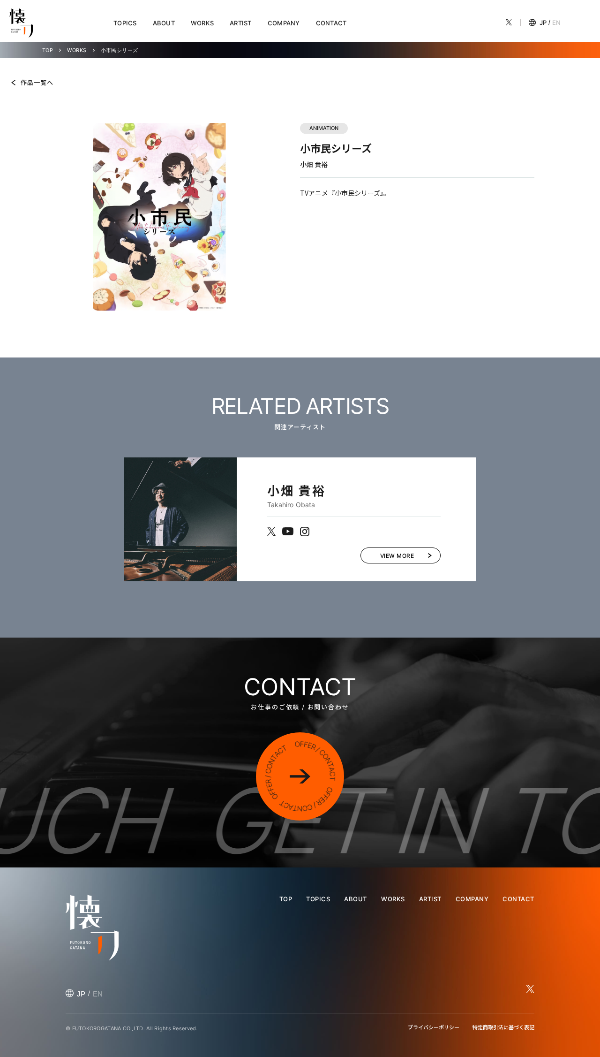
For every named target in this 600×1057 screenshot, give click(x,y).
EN (556, 22)
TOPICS (125, 23)
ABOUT (164, 23)
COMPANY (284, 23)
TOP (47, 50)
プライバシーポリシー (433, 1027)
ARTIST (241, 23)
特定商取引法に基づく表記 (503, 1027)
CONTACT (331, 23)
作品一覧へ (37, 82)
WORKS (202, 23)
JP (543, 22)
